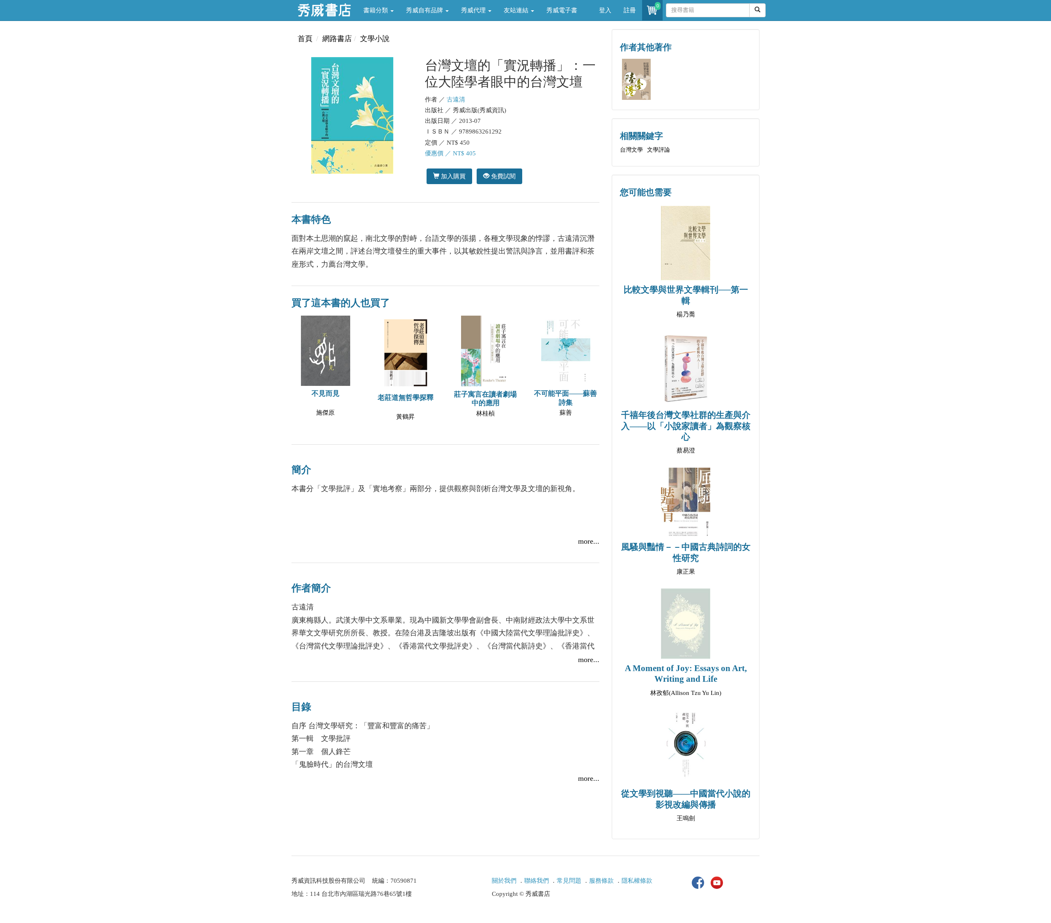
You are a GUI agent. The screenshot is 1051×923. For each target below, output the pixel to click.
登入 (605, 10)
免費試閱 (502, 176)
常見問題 (569, 880)
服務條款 (601, 880)
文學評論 (658, 150)
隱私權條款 (637, 880)
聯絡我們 (536, 880)
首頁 (305, 39)
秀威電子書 (561, 10)
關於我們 (504, 880)
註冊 (630, 10)
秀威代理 (474, 10)
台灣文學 (631, 150)
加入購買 (452, 176)
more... (588, 541)
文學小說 (375, 39)
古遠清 (456, 99)
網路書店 (337, 39)
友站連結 (517, 10)
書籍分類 (376, 10)
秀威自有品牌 (425, 10)
